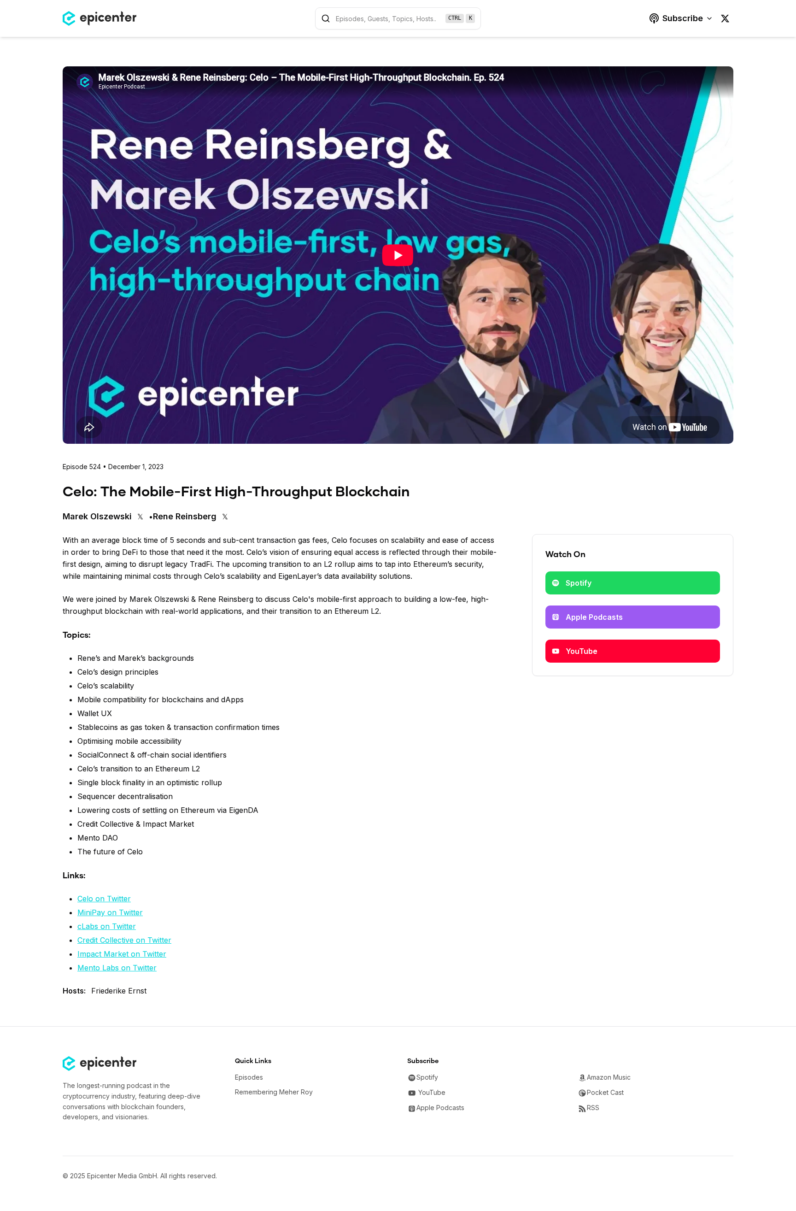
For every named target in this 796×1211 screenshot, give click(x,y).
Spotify (578, 583)
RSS (593, 1107)
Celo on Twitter (104, 898)
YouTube (581, 651)
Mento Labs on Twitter (117, 967)
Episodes (249, 1077)
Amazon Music (609, 1077)
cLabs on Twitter (106, 926)
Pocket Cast (605, 1092)
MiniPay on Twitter (110, 912)
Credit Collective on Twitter (124, 940)
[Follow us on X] (725, 18)
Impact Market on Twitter (121, 953)
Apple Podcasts (594, 617)
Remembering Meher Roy (274, 1092)
